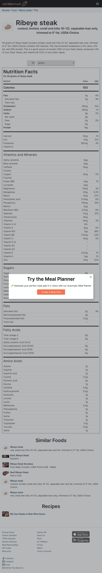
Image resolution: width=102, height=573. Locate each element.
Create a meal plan (51, 292)
